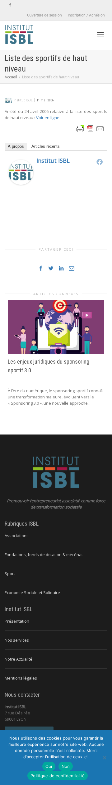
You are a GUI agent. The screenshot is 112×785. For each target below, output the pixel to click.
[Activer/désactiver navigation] (100, 34)
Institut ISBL (53, 160)
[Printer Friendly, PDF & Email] (90, 128)
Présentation (17, 621)
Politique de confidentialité (57, 775)
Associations (17, 535)
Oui (48, 766)
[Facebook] (10, 5)
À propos (16, 146)
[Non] (104, 758)
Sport (10, 573)
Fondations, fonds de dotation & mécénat (44, 554)
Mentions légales (21, 678)
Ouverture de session (44, 15)
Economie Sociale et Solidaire (32, 592)
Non (66, 766)
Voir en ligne (47, 117)
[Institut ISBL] (20, 172)
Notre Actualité (18, 659)
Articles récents (45, 146)
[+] (56, 327)
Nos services (17, 640)
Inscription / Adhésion (86, 15)
